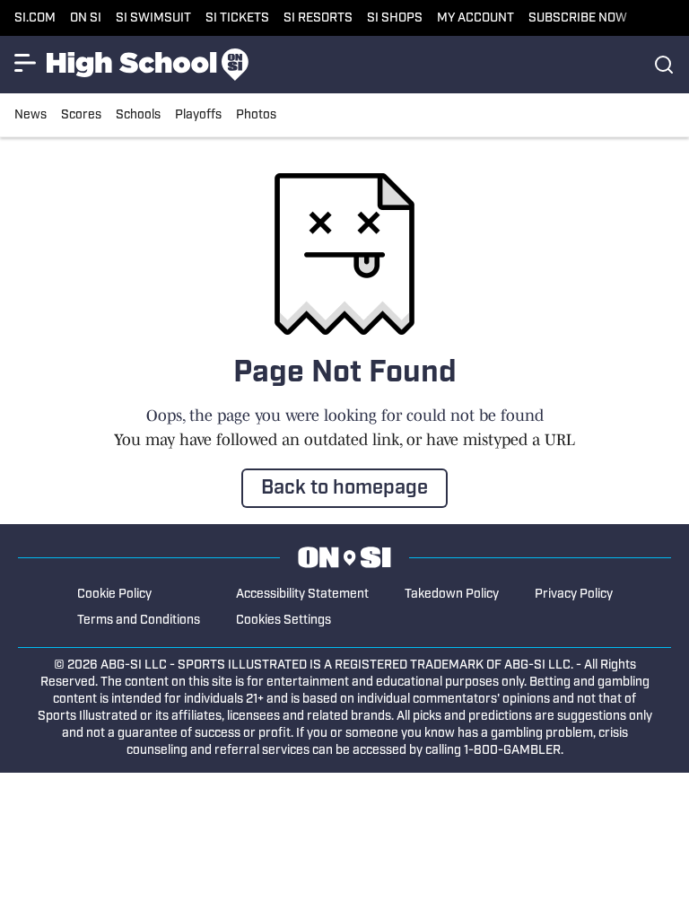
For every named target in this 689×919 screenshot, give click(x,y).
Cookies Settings (283, 620)
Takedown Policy (452, 594)
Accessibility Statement (302, 594)
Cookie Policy (114, 594)
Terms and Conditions (138, 620)
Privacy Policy (574, 594)
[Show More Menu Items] (25, 63)
